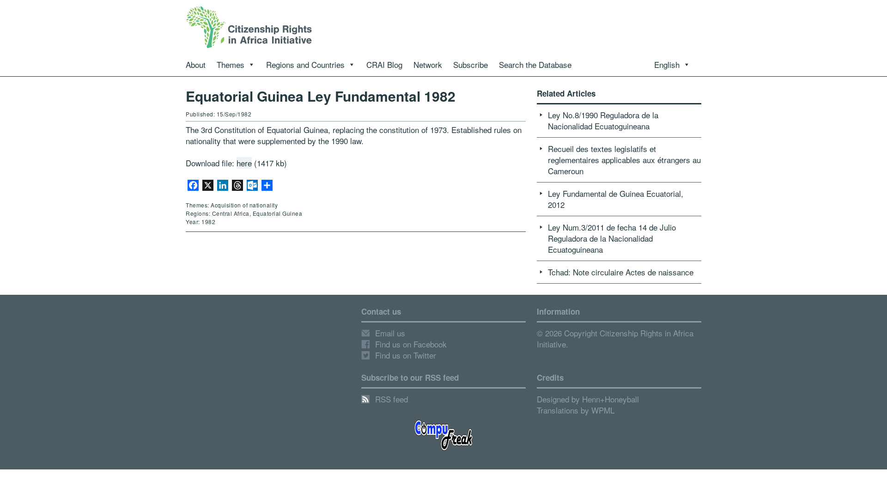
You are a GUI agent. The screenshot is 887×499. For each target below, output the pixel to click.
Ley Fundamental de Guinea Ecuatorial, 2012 (615, 199)
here (244, 163)
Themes (230, 64)
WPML (602, 410)
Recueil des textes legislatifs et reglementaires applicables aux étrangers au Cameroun (624, 159)
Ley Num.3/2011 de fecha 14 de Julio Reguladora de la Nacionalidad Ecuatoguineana (612, 238)
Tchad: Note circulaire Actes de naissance (620, 272)
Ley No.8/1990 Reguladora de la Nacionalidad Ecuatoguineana (603, 120)
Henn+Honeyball (610, 399)
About (196, 64)
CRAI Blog (384, 64)
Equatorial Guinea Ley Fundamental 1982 (321, 96)
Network (427, 64)
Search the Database (535, 64)
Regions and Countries (305, 64)
